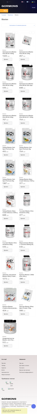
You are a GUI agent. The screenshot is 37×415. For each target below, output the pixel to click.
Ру (29, 2)
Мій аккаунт (1, 2)
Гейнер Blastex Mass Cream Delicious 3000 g (10, 211)
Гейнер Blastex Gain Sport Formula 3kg (25, 148)
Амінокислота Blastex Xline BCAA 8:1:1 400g (26, 116)
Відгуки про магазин (24, 370)
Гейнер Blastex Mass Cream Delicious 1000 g (26, 180)
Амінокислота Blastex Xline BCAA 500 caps (26, 84)
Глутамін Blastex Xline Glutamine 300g (26, 211)
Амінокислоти (5, 372)
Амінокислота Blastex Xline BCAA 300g (9, 84)
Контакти (21, 367)
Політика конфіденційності (26, 372)
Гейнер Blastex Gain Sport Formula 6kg (9, 180)
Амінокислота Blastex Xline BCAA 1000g (9, 52)
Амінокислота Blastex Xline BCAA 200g (26, 52)
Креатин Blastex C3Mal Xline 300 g (26, 275)
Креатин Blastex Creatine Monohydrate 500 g (10, 307)
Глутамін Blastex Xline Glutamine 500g (10, 243)
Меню (5, 10)
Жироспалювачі (6, 374)
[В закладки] (16, 32)
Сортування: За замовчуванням (17, 25)
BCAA (3, 370)
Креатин (4, 367)
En (23, 2)
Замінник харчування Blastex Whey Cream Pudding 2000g (9, 275)
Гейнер (3, 365)
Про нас (21, 363)
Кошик (33, 7)
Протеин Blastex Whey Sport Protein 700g (26, 307)
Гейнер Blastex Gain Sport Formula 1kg (9, 148)
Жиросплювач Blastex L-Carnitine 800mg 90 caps (26, 243)
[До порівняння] (13, 32)
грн (7, 2)
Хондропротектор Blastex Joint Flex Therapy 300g (8, 339)
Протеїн (4, 363)
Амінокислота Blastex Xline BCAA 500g (9, 116)
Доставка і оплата (24, 365)
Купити (6, 59)
